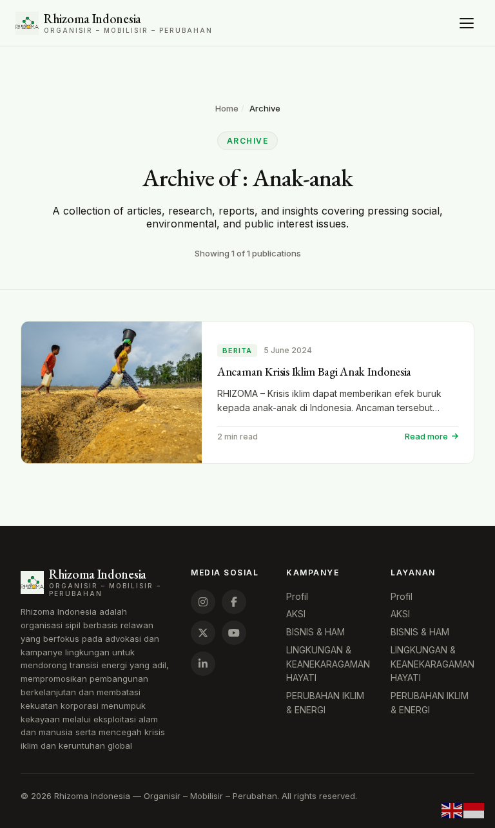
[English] (452, 809)
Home (226, 108)
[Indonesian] (474, 809)
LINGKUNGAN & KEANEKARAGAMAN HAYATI (328, 663)
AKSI (296, 613)
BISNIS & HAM (315, 631)
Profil (297, 596)
